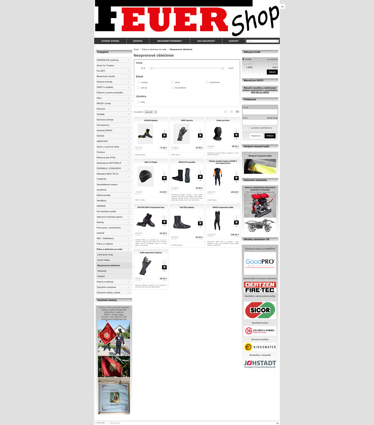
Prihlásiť (270, 136)
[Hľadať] (277, 41)
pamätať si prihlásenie (261, 128)
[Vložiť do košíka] (236, 135)
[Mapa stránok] (277, 423)
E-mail (245, 107)
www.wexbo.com (115, 423)
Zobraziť (272, 72)
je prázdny (272, 59)
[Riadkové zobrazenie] (226, 111)
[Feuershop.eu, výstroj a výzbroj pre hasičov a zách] (187, 19)
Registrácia (256, 136)
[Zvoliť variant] (164, 136)
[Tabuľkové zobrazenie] (231, 111)
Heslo (245, 118)
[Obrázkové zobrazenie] (237, 111)
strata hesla (272, 118)
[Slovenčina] (282, 6)
